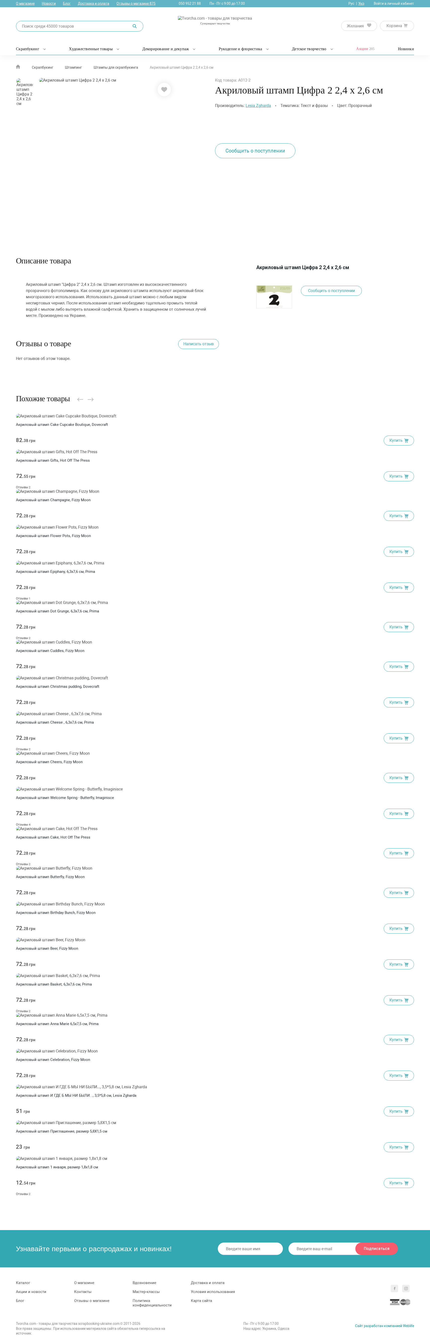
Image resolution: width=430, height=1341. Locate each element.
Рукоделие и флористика (240, 49)
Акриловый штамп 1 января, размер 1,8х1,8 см (57, 1167)
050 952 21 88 (190, 3)
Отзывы (23, 487)
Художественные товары (90, 49)
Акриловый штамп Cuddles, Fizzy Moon (50, 650)
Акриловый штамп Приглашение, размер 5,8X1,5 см (61, 1131)
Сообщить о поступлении (255, 151)
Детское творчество (309, 49)
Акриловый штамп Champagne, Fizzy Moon (53, 500)
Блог (67, 3)
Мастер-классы (146, 1292)
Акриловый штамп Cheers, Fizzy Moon (49, 762)
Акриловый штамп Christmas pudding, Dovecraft (57, 686)
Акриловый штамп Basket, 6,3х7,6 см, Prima (54, 984)
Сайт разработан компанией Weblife (384, 1326)
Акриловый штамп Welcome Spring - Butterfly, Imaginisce (65, 797)
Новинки (406, 49)
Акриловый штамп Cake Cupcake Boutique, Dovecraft (62, 424)
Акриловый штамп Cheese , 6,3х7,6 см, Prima (55, 722)
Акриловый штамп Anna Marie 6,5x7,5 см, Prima (57, 1024)
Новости (49, 3)
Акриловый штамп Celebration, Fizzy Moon (53, 1059)
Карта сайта (201, 1300)
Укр (361, 3)
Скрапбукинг (27, 49)
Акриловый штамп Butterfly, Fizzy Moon (50, 877)
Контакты (83, 1292)
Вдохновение (144, 1283)
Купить (396, 440)
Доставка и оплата (93, 3)
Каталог (23, 1283)
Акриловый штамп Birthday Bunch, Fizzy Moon (56, 912)
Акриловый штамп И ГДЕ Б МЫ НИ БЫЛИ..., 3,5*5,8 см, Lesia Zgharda (76, 1095)
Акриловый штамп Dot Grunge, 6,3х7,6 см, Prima (57, 611)
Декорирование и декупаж (165, 49)
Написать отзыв (198, 344)
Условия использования (213, 1292)
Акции (365, 49)
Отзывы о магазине (136, 3)
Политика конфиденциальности (152, 1302)
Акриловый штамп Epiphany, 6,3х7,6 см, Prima (55, 571)
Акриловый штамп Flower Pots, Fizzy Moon (53, 536)
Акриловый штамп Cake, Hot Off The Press (53, 837)
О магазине (25, 3)
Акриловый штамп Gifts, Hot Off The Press (53, 460)
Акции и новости (31, 1292)
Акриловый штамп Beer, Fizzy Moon (47, 948)
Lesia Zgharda (258, 105)
